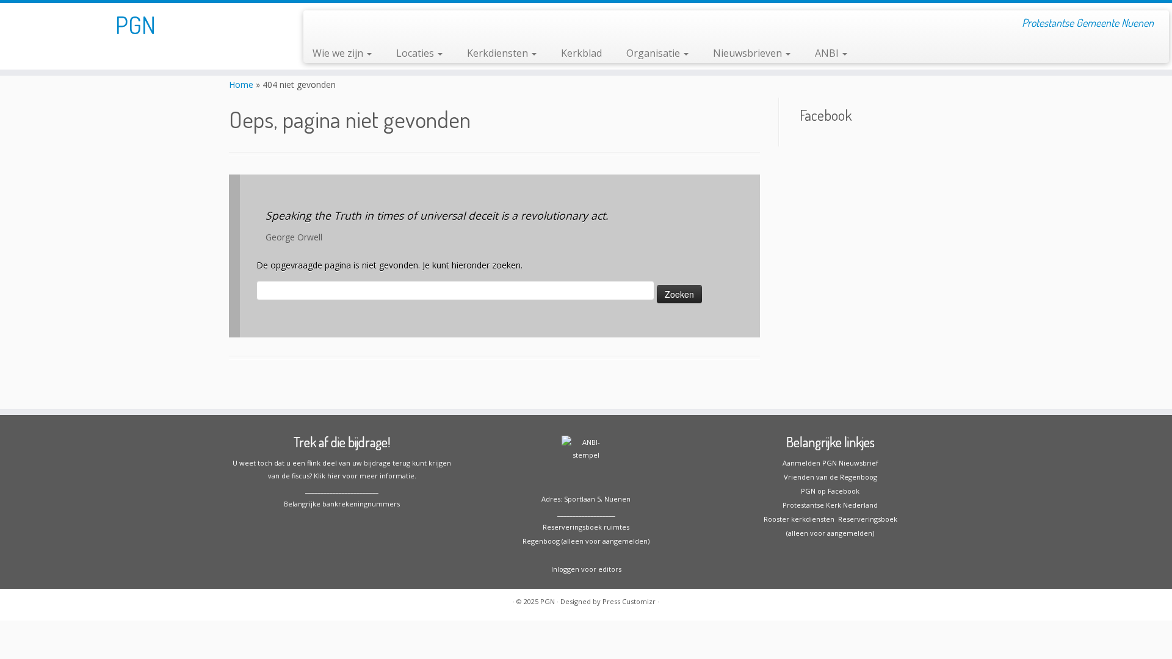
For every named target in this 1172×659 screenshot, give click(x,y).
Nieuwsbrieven (748, 53)
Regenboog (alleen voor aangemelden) (586, 541)
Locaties (416, 53)
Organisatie (654, 53)
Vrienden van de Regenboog (830, 476)
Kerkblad (581, 53)
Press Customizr (629, 601)
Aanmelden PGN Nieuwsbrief (830, 462)
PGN (135, 24)
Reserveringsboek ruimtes (586, 526)
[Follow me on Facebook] (321, 24)
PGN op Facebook (830, 490)
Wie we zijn (339, 53)
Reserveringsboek (865, 519)
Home (241, 84)
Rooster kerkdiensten (799, 519)
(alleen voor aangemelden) (830, 533)
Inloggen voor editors (586, 569)
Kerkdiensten (498, 53)
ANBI (828, 53)
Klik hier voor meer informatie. (365, 475)
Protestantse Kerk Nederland (830, 505)
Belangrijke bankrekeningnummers (342, 503)
